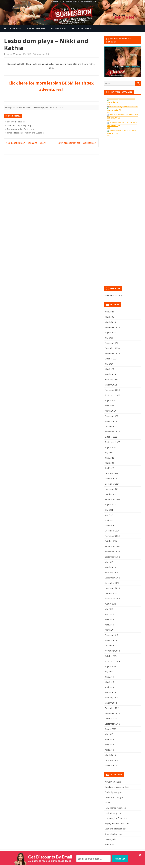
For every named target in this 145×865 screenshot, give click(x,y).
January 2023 (111, 421)
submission (58, 107)
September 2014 (112, 661)
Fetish (107, 802)
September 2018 (112, 577)
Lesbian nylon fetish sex (116, 818)
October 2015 (111, 593)
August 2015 (110, 603)
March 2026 (110, 322)
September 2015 (112, 598)
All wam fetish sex (113, 781)
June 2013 (109, 739)
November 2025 (112, 327)
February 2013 (111, 760)
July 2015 (109, 609)
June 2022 (109, 457)
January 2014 (111, 702)
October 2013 (111, 718)
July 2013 (109, 734)
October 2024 (111, 358)
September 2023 (112, 395)
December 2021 (112, 483)
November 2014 (112, 650)
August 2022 (110, 447)
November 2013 (112, 713)
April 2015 (109, 624)
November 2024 (112, 353)
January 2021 (111, 525)
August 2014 (110, 666)
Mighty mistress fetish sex (19, 107)
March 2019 (110, 567)
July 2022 (109, 452)
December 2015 (112, 583)
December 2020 (112, 530)
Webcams (109, 844)
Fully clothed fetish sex (115, 808)
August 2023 (110, 400)
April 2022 (109, 468)
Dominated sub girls (114, 797)
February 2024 (111, 379)
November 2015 (112, 588)
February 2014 (111, 697)
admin (9, 54)
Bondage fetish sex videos (117, 787)
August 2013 (110, 729)
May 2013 (109, 744)
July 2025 (109, 337)
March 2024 (110, 374)
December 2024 (112, 348)
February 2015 (111, 635)
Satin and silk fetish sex (115, 828)
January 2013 (111, 765)
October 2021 (111, 494)
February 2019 (111, 572)
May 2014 (109, 682)
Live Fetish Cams (36, 28)
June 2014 (109, 676)
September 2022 (112, 442)
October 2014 (111, 656)
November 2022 (112, 431)
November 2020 (112, 536)
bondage (40, 107)
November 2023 (112, 390)
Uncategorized (111, 839)
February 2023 (111, 416)
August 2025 (110, 332)
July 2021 (109, 510)
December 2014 (112, 645)
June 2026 (109, 311)
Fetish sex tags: (80, 28)
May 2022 (109, 463)
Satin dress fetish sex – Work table (76, 142)
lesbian (48, 107)
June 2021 (109, 515)
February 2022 (111, 473)
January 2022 (111, 478)
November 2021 (112, 489)
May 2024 (109, 369)
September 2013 (112, 723)
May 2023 (109, 405)
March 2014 (110, 692)
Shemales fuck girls (113, 834)
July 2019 (109, 562)
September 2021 (112, 499)
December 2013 (112, 708)
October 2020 (111, 541)
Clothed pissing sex (113, 792)
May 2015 (109, 619)
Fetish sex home (13, 28)
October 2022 (111, 436)
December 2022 (112, 426)
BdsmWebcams (58, 28)
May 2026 (109, 317)
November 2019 (112, 551)
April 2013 (109, 749)
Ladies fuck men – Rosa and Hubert (26, 142)
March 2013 (110, 755)
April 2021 (109, 520)
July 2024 (109, 363)
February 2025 (111, 343)
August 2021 (110, 504)
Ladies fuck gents (113, 813)
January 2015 (111, 640)
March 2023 (110, 410)
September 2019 (112, 557)
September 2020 (112, 546)
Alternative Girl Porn (114, 295)
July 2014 (109, 671)
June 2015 (109, 614)
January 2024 (111, 384)
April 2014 (109, 687)
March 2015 (110, 629)
